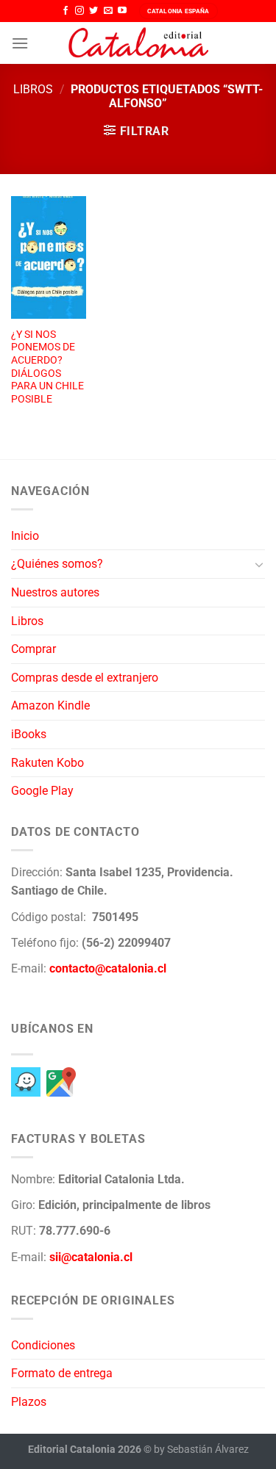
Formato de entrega (62, 1373)
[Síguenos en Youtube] (122, 11)
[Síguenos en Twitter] (93, 11)
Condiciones (43, 1345)
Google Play (42, 791)
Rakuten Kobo (47, 763)
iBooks (28, 734)
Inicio (25, 536)
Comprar (33, 649)
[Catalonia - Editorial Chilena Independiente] (138, 43)
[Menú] (20, 43)
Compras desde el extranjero (84, 678)
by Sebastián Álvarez (201, 1449)
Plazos (28, 1402)
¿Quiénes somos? (57, 564)
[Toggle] (259, 564)
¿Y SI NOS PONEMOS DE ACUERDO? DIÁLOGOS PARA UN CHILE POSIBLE (47, 366)
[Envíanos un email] (108, 11)
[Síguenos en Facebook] (65, 11)
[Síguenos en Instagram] (79, 11)
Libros (33, 89)
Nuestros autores (55, 592)
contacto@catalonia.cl (107, 968)
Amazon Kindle (50, 705)
